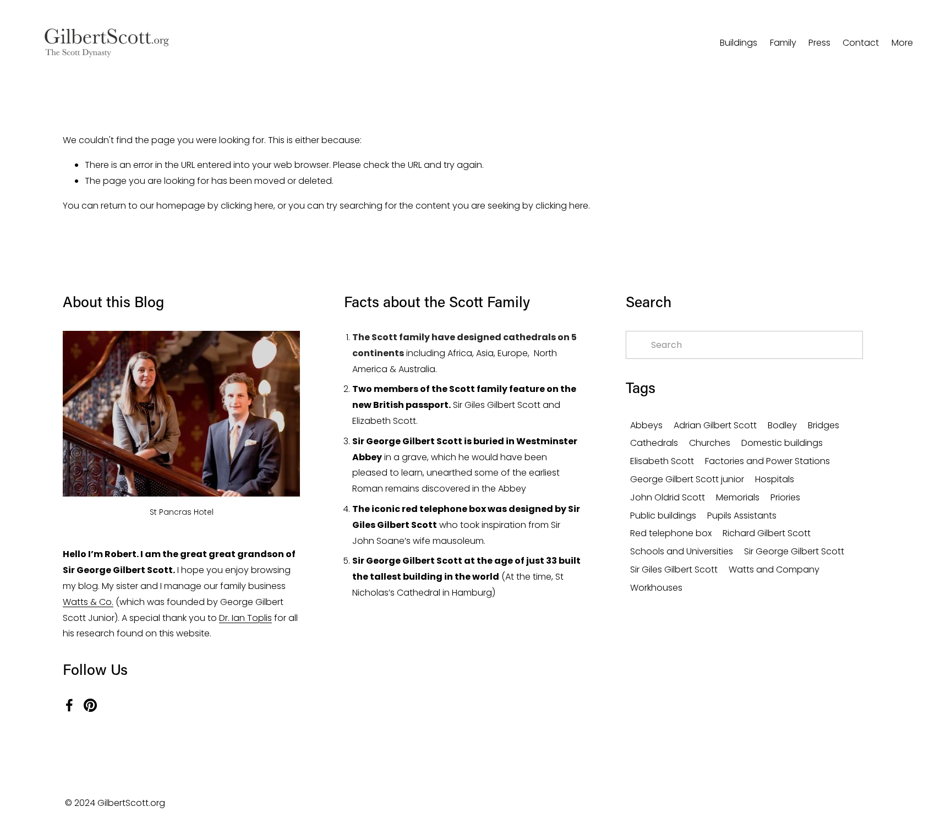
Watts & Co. (88, 602)
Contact (861, 42)
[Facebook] (69, 705)
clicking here (247, 205)
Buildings (738, 42)
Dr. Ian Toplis (245, 618)
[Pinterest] (90, 705)
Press (819, 42)
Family (783, 42)
